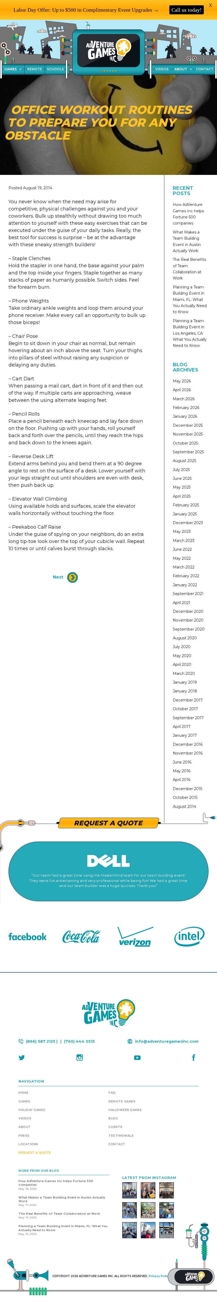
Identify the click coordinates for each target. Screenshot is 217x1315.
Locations (28, 1144)
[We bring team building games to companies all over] (148, 1210)
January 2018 (185, 691)
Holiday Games (32, 1110)
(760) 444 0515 (79, 1041)
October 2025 (185, 443)
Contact (116, 1144)
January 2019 (185, 682)
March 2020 (184, 673)
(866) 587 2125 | (42, 1041)
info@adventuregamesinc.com (166, 1041)
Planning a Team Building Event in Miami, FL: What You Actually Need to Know (190, 299)
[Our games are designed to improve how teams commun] (166, 1210)
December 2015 (187, 788)
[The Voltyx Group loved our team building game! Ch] (148, 1230)
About (180, 69)
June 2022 (182, 549)
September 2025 (188, 452)
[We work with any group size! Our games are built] (166, 1190)
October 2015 (185, 797)
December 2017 (188, 700)
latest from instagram (149, 1177)
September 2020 (189, 629)
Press (24, 1135)
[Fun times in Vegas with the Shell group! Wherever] (129, 1190)
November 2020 (188, 620)
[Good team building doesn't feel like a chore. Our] (166, 1230)
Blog (113, 1118)
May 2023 (182, 531)
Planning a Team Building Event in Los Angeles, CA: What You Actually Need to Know (190, 333)
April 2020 (182, 664)
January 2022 (185, 585)
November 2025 (188, 434)
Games (10, 69)
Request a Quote (35, 1152)
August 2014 (184, 806)
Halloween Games (125, 1110)
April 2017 (182, 726)
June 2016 (182, 762)
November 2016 (187, 753)
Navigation (31, 1081)
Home (23, 1092)
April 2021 (181, 602)
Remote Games (121, 1101)
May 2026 (182, 381)
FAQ (112, 1092)
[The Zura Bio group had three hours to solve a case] (129, 1230)
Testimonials (121, 1135)
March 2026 (184, 398)
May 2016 (181, 771)
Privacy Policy (159, 1276)
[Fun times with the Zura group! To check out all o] (148, 1190)
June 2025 (182, 478)
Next (59, 577)
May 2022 (182, 558)
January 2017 (185, 735)
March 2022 (184, 567)
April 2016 (181, 779)
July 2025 (181, 469)
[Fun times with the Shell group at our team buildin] (129, 1210)
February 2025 (186, 505)
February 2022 (186, 576)
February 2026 (186, 407)
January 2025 (185, 514)
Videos (25, 1118)
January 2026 (185, 416)
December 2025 (188, 425)
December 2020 (188, 611)
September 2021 (188, 593)
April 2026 (182, 389)
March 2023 (184, 540)
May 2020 (182, 655)
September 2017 (188, 717)
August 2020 (185, 638)
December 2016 (187, 744)
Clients (115, 1127)
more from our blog (39, 1170)
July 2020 (182, 646)
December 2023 (188, 522)
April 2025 (182, 496)
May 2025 (182, 487)
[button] (183, 69)
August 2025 (184, 460)
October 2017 (185, 708)
